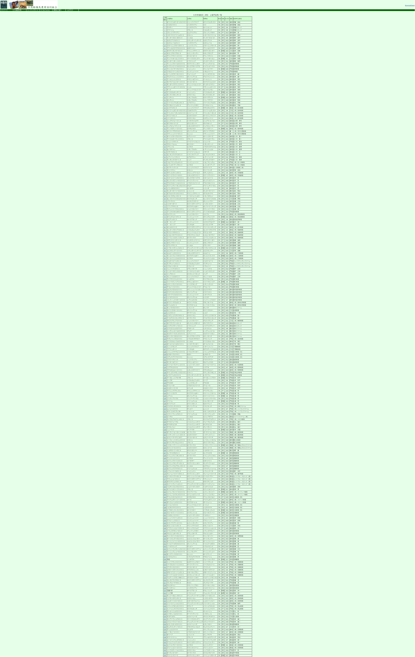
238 (165, 637)
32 (165, 102)
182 (165, 492)
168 (165, 455)
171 (165, 463)
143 (165, 391)
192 (165, 518)
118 (165, 326)
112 (165, 310)
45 (165, 136)
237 (165, 634)
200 (165, 538)
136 (165, 372)
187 (165, 505)
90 (165, 253)
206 (165, 554)
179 (165, 484)
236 (165, 632)
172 (165, 466)
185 (165, 500)
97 (165, 271)
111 (165, 307)
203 (165, 546)
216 (165, 580)
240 (165, 642)
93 (165, 261)
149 (165, 406)
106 (165, 295)
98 (165, 274)
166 (165, 450)
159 (165, 432)
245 (165, 655)
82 (165, 232)
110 (165, 305)
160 (165, 435)
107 (165, 297)
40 (165, 123)
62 (165, 180)
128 (165, 352)
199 (165, 536)
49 (165, 147)
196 (165, 528)
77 (165, 219)
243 (165, 650)
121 (165, 333)
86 (165, 243)
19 (165, 69)
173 (165, 468)
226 (165, 606)
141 (165, 385)
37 (165, 115)
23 (165, 79)
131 (165, 359)
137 (165, 375)
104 (165, 289)
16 (165, 61)
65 (165, 188)
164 (165, 445)
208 (165, 559)
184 (165, 497)
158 (165, 429)
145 (165, 396)
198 (165, 533)
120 (165, 331)
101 (165, 282)
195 (165, 525)
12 (165, 51)
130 (165, 357)
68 (165, 196)
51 (165, 152)
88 (165, 248)
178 (165, 481)
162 (165, 440)
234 (165, 627)
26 (165, 87)
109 (165, 302)
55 (165, 162)
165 (165, 448)
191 (165, 515)
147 (165, 401)
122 (165, 336)
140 (165, 383)
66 (165, 191)
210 (165, 564)
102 (165, 284)
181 (165, 489)
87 (165, 245)
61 (165, 178)
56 (165, 165)
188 (165, 507)
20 (165, 71)
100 (165, 279)
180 (165, 487)
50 (165, 149)
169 (165, 458)
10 (165, 45)
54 (165, 160)
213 (165, 572)
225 (165, 603)
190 (165, 513)
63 (165, 183)
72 (165, 206)
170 (165, 461)
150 (165, 409)
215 (165, 577)
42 (165, 128)
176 (165, 476)
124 (165, 341)
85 (165, 240)
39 (165, 121)
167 (165, 453)
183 (165, 494)
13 (165, 53)
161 (165, 437)
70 (165, 201)
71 (165, 204)
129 (165, 354)
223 (165, 598)
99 (165, 276)
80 (165, 227)
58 (165, 170)
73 (165, 209)
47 (165, 141)
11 (165, 48)
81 (165, 230)
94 (165, 263)
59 (165, 173)
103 (165, 287)
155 (165, 422)
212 (165, 570)
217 (165, 583)
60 (165, 175)
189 (165, 510)
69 (165, 199)
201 (165, 541)
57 (165, 167)
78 (165, 222)
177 (165, 479)
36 (165, 113)
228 (165, 611)
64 (165, 186)
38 (165, 118)
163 (165, 442)
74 (165, 211)
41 (165, 126)
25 (165, 84)
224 (165, 601)
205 (165, 551)
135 (165, 370)
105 (165, 292)
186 (165, 502)
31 (165, 100)
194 (165, 523)
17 (165, 64)
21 (165, 74)
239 (165, 640)
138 (165, 378)
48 (165, 144)
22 (165, 77)
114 (165, 315)
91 (165, 256)
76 (165, 217)
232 (165, 622)
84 (165, 237)
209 (165, 562)
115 (165, 318)
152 (165, 414)
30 (165, 97)
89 (165, 250)
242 (165, 647)
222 (165, 596)
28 (165, 92)
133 (165, 365)
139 (165, 380)
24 (165, 82)
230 (165, 616)
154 (165, 419)
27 (165, 90)
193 (165, 520)
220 (165, 590)
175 (165, 474)
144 (165, 393)
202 (165, 544)
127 (165, 349)
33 (165, 105)
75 (165, 214)
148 (165, 404)
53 (165, 157)
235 (165, 629)
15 (165, 58)
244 (165, 653)
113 (165, 313)
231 (165, 619)
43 (165, 131)
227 (165, 609)
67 (165, 193)
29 (165, 95)
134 (165, 367)
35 (165, 110)
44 (165, 134)
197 (165, 531)
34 (165, 108)
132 (165, 362)
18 (165, 66)
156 (165, 424)
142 (165, 388)
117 (165, 323)
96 (165, 269)
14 (165, 56)
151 (165, 411)
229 (165, 614)
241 (165, 645)
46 (165, 139)
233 (165, 624)
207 (165, 557)
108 (165, 300)
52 (165, 154)
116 (165, 320)
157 (165, 427)
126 (165, 346)
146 (165, 398)
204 (165, 549)
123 (165, 339)
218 (165, 585)
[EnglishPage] (410, 5)
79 (165, 224)
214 (165, 575)
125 (165, 344)
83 (165, 235)
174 (165, 471)
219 (165, 588)
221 (165, 593)
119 (165, 328)
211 (165, 567)
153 (165, 416)
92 (165, 258)
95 (165, 266)
